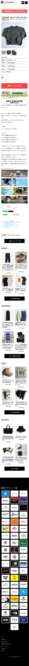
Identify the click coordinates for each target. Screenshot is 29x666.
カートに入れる (15, 86)
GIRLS (15, 207)
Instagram (3, 650)
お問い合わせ (3, 648)
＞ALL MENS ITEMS (14, 298)
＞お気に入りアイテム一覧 (14, 241)
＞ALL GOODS (14, 468)
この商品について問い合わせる (10, 225)
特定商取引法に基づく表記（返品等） (12, 222)
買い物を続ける (7, 226)
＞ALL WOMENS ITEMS (14, 356)
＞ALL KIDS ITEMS (14, 412)
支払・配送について (5, 641)
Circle (14, 208)
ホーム (2, 205)
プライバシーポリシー (5, 646)
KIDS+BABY (9, 206)
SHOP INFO (3, 639)
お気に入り (5, 75)
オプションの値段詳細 (8, 221)
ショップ (8, 208)
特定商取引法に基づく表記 (6, 643)
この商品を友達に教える (9, 224)
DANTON (8, 205)
